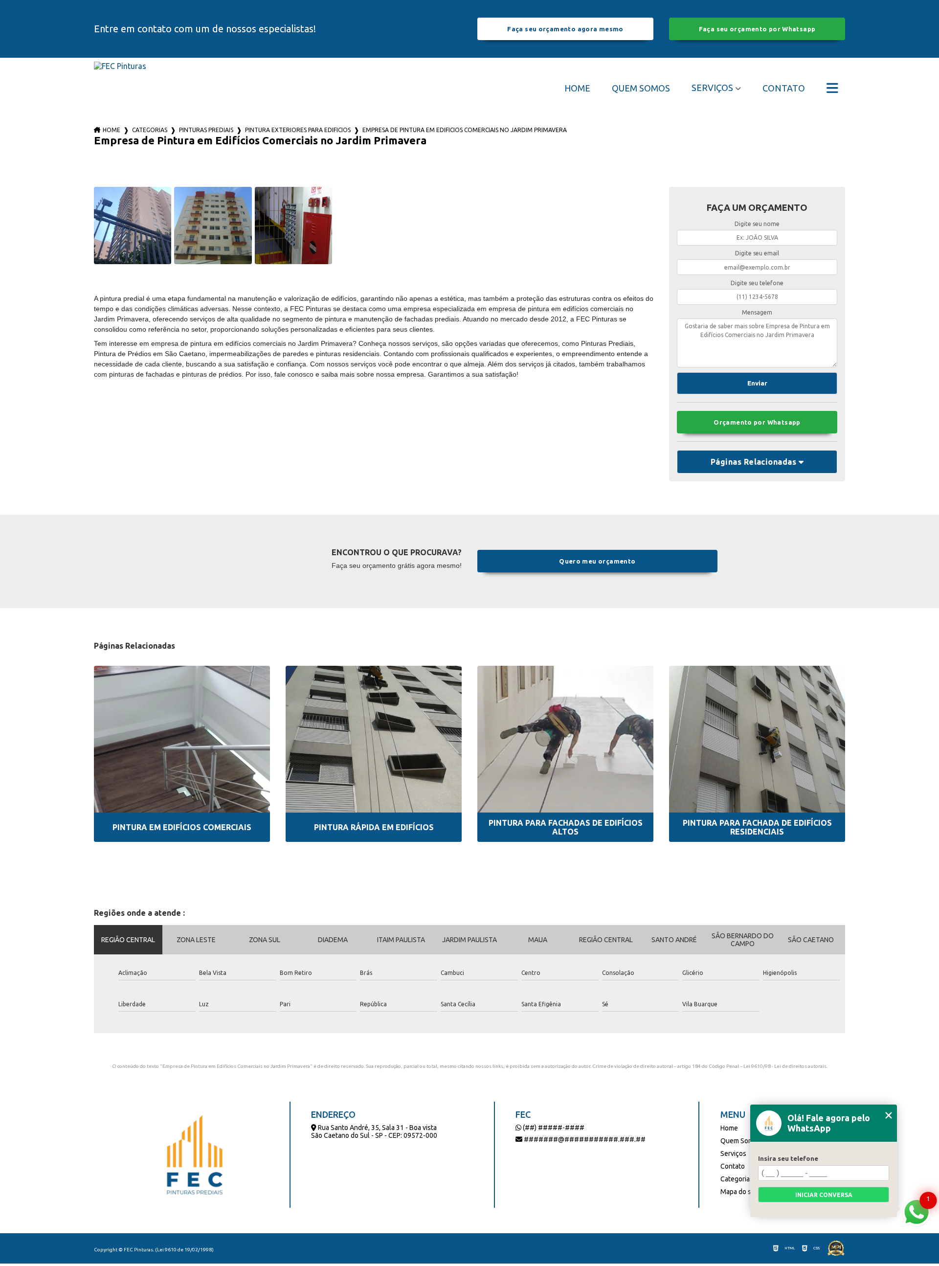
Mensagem (757, 312)
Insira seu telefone (788, 1158)
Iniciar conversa (823, 1195)
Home (577, 88)
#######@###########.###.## (584, 1139)
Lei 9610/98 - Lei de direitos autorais (785, 1066)
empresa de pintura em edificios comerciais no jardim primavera (464, 130)
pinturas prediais (206, 130)
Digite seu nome (757, 224)
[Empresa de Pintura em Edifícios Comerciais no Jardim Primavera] (132, 225)
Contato (783, 88)
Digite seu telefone (757, 283)
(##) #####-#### (552, 1127)
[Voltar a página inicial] (120, 88)
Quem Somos (641, 88)
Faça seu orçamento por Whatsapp (757, 28)
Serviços (712, 87)
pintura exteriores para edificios (298, 130)
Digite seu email (757, 253)
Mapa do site (739, 1192)
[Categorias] (832, 88)
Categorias (149, 130)
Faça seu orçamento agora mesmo (565, 28)
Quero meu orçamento (597, 561)
